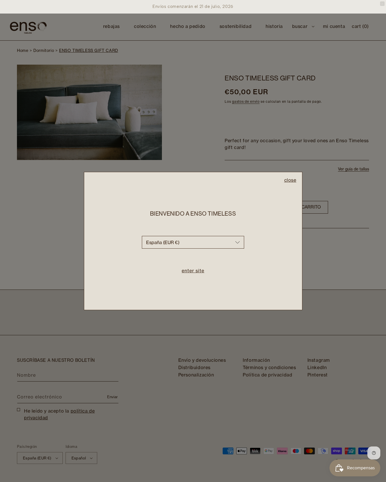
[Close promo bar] (382, 3)
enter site (193, 270)
